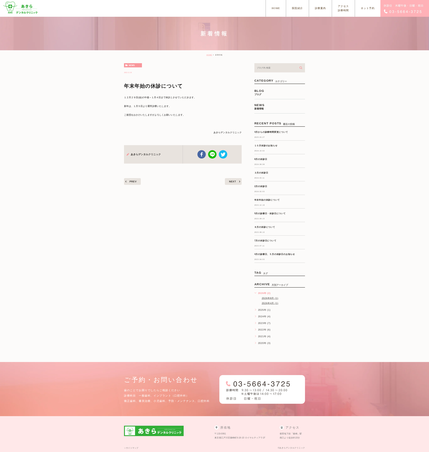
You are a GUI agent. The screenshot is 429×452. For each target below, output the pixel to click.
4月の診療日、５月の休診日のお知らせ (274, 254)
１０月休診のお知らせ (266, 145)
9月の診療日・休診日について (270, 213)
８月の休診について (264, 227)
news (132, 65)
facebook (201, 154)
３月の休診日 (261, 172)
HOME (209, 55)
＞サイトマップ (131, 448)
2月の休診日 (260, 186)
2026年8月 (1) (270, 298)
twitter (223, 154)
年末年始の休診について (267, 200)
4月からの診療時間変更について (271, 132)
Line (212, 154)
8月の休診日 (260, 159)
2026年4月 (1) (270, 303)
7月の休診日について (265, 240)
